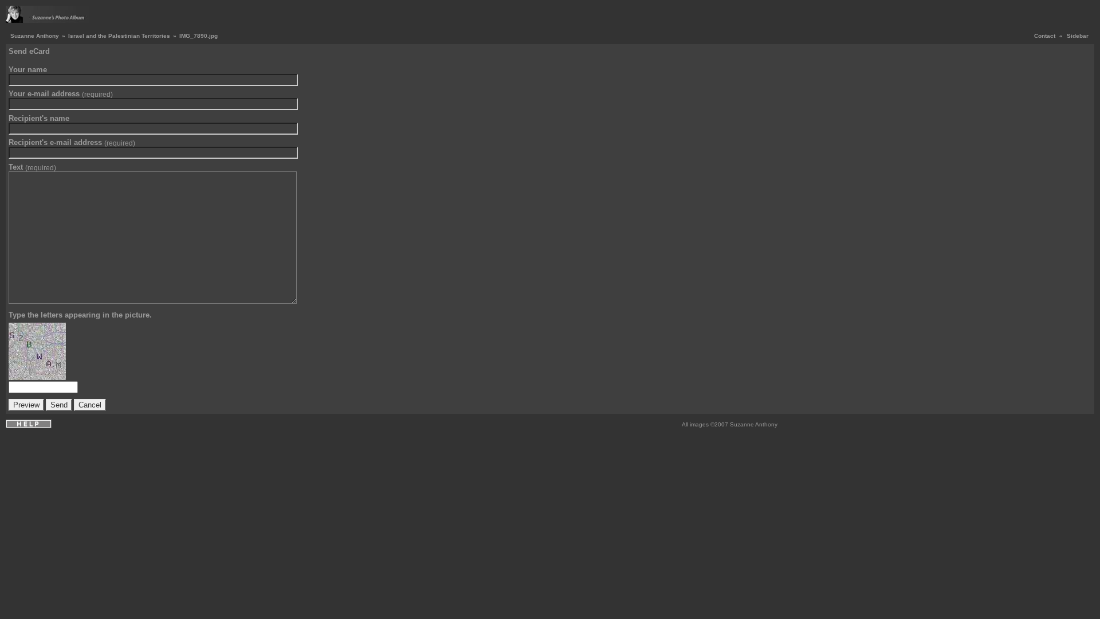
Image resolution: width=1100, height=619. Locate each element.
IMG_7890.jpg (198, 36)
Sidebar (1078, 36)
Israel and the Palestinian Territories (119, 36)
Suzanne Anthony (34, 36)
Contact (1044, 36)
